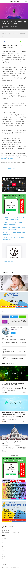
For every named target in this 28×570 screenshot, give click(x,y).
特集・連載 (4, 538)
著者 (3, 548)
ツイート (14, 41)
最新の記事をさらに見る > (14, 455)
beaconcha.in (11, 261)
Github (5, 261)
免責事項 (3, 560)
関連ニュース (4, 36)
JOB (2, 546)
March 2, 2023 (11, 168)
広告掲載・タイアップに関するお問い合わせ (10, 567)
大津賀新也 (14, 329)
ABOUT (3, 550)
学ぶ (3, 542)
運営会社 (3, 556)
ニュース (10, 26)
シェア (6, 41)
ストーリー (4, 540)
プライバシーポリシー (6, 558)
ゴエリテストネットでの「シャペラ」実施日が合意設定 (13, 33)
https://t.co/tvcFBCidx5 (7, 158)
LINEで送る (23, 41)
